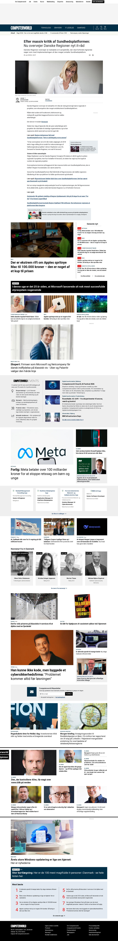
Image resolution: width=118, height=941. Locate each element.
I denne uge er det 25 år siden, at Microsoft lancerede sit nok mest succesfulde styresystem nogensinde (84, 897)
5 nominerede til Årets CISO (58, 33)
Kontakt (88, 2)
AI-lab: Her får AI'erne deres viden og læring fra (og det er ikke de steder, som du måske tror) (91, 270)
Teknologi (46, 28)
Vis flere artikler (85, 276)
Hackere (78, 649)
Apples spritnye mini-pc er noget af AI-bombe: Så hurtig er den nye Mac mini (37, 910)
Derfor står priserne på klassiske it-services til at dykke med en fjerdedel (84, 890)
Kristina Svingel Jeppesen (46, 578)
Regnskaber (14, 731)
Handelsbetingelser (95, 932)
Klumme (78, 448)
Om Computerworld (20, 2)
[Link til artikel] (42, 240)
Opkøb (13, 667)
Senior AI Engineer (19, 498)
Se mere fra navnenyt (58, 588)
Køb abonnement (98, 2)
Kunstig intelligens (88, 266)
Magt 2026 (14, 361)
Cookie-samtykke (94, 928)
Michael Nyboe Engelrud (96, 578)
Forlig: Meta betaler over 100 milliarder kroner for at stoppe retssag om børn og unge (90, 232)
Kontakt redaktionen (51, 935)
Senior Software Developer (96, 496)
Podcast (47, 928)
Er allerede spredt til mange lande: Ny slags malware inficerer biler (37, 890)
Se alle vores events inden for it (72, 420)
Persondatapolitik (94, 926)
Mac (12, 259)
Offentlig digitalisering (76, 144)
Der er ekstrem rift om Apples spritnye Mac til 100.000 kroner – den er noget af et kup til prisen (92, 242)
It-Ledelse (69, 28)
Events (35, 2)
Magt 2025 (16, 869)
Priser (13, 621)
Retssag (84, 228)
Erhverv (58, 28)
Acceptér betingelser (47, 697)
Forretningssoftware (89, 248)
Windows (15, 283)
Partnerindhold (71, 930)
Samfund (81, 28)
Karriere (46, 537)
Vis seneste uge (100, 276)
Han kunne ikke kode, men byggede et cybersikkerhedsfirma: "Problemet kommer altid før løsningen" (84, 910)
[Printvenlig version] (93, 55)
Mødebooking (51, 2)
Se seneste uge (58, 916)
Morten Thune (71, 578)
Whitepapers (71, 932)
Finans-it (13, 537)
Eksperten (60, 2)
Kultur (62, 621)
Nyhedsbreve (79, 2)
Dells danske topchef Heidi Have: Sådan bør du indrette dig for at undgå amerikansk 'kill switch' (91, 252)
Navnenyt (48, 932)
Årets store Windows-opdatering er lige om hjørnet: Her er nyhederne (36, 897)
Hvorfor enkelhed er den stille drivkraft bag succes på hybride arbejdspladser (65, 212)
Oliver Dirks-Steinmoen (22, 578)
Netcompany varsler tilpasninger (79, 33)
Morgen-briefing (65, 731)
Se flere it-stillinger (58, 514)
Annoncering (69, 2)
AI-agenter (80, 537)
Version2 (44, 122)
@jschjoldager (48, 100)
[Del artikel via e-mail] (90, 55)
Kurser (42, 2)
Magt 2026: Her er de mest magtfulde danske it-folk (32, 33)
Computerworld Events (74, 928)
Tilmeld (69, 694)
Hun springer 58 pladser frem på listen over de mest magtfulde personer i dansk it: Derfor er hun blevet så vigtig (84, 903)
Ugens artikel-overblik (51, 926)
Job (30, 2)
